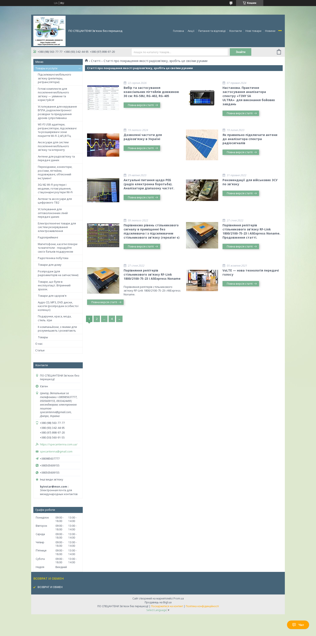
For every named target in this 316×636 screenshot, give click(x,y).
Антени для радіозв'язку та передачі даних (56, 158)
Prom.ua (178, 598)
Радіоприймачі (48, 237)
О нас (39, 344)
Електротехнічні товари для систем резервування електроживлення (57, 227)
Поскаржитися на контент (167, 606)
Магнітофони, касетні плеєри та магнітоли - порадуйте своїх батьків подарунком (57, 247)
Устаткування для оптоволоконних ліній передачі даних (53, 213)
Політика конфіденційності (202, 606)
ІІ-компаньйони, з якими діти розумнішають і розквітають (57, 329)
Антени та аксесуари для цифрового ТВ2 (55, 201)
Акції (191, 31)
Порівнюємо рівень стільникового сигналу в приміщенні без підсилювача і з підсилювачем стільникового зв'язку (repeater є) (151, 231)
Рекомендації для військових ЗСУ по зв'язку (250, 182)
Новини (270, 31)
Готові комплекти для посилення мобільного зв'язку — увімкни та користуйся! (53, 94)
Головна (178, 31)
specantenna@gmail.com (56, 451)
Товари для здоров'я (52, 296)
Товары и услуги (46, 68)
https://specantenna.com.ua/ (58, 444)
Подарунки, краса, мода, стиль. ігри (54, 318)
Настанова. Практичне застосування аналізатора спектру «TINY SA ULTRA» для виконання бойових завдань (248, 96)
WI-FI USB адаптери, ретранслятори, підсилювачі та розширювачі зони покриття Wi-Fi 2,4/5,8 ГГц (57, 130)
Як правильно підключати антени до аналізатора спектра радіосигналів (249, 139)
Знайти (240, 52)
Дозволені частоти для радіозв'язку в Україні (143, 137)
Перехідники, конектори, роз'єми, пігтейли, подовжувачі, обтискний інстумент (55, 172)
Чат (301, 625)
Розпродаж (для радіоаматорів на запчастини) (58, 273)
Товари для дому (49, 265)
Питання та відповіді (212, 31)
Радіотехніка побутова (53, 258)
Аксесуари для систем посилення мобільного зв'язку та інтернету (53, 146)
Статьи (39, 350)
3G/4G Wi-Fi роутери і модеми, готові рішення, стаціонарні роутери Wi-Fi (55, 188)
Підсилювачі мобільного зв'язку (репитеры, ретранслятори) (54, 78)
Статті (95, 61)
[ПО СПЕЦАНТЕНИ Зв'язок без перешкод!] (49, 30)
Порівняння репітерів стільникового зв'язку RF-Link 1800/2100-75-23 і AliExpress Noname (152, 274)
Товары (43, 337)
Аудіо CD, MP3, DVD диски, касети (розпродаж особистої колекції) (58, 306)
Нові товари (253, 31)
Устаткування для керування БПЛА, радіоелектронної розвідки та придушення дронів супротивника (57, 112)
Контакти (235, 31)
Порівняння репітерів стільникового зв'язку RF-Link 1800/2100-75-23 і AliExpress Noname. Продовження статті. (251, 231)
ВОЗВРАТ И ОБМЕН (50, 587)
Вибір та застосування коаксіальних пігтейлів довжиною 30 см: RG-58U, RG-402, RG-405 (151, 92)
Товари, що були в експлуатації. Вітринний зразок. (54, 285)
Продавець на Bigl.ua (158, 602)
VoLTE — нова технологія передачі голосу (250, 272)
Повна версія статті (141, 105)
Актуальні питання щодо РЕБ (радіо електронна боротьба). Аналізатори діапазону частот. (149, 184)
